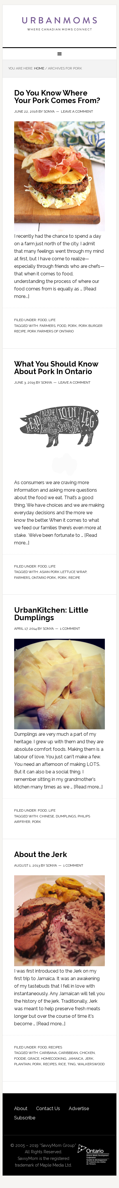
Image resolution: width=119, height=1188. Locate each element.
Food (42, 320)
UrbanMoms (59, 24)
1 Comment (70, 629)
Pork (72, 326)
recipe (74, 578)
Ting (72, 1064)
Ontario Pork (44, 578)
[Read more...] (88, 787)
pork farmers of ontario (50, 331)
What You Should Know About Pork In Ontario (56, 368)
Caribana (48, 1053)
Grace (33, 1059)
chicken (87, 1053)
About (20, 1108)
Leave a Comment (77, 111)
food (61, 326)
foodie (20, 1059)
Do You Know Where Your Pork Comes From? (57, 97)
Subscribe (24, 1118)
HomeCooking (53, 1059)
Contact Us (48, 1108)
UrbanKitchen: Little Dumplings (51, 614)
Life (52, 320)
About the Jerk (40, 854)
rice (62, 1064)
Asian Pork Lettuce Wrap (63, 572)
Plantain (22, 1064)
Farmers (47, 326)
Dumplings (66, 816)
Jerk (89, 1059)
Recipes (55, 1047)
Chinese (47, 816)
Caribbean (68, 1053)
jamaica (75, 1059)
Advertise (79, 1108)
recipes (50, 1064)
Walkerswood (91, 1064)
